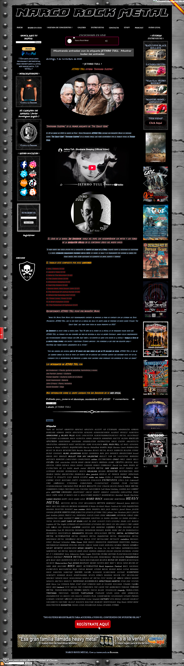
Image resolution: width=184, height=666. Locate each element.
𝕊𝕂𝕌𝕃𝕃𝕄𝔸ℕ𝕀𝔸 (75, 578)
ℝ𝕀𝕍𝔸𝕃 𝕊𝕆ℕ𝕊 (122, 563)
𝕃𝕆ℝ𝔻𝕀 (135, 524)
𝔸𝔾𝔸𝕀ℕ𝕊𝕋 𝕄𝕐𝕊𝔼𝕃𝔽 (119, 432)
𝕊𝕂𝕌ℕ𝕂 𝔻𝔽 (111, 578)
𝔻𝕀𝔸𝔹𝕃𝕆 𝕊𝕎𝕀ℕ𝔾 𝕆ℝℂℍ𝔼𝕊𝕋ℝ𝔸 (59, 474)
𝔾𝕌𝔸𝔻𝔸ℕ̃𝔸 (114, 492)
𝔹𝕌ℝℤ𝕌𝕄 (60, 459)
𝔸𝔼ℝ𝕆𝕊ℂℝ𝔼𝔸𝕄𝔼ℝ (101, 432)
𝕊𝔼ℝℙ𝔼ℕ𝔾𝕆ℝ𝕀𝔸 (80, 575)
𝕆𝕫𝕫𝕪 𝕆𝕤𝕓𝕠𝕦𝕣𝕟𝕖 (72, 554)
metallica (124, 539)
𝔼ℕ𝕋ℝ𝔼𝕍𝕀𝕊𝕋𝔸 (109, 480)
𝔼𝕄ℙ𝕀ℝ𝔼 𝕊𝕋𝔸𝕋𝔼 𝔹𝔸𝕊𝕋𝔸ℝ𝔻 (58, 480)
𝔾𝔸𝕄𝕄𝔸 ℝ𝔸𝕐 (125, 489)
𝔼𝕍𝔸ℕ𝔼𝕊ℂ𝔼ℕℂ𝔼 (101, 483)
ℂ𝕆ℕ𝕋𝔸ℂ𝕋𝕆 (114, 28)
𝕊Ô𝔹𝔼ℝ (120, 578)
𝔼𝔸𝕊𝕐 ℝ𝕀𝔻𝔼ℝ (73, 477)
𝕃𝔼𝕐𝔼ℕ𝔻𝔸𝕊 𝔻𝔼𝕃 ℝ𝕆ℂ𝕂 (101, 524)
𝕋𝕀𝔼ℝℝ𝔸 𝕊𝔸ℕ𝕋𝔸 (81, 590)
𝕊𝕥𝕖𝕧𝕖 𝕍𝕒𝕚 (55, 584)
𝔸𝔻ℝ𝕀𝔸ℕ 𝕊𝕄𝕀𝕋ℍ (63, 432)
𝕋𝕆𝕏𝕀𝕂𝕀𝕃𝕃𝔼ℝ (110, 590)
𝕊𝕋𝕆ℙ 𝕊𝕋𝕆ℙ (81, 584)
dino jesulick (92, 474)
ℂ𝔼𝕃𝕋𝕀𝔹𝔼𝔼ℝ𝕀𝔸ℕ (104, 459)
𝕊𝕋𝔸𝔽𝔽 (127, 27)
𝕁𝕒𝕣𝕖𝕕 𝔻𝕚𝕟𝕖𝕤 (125, 509)
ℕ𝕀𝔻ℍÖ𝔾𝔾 (134, 545)
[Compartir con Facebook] (53, 403)
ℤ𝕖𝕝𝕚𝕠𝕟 (99, 605)
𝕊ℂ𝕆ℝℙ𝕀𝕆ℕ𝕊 (132, 572)
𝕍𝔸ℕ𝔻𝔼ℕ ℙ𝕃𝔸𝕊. (89, 596)
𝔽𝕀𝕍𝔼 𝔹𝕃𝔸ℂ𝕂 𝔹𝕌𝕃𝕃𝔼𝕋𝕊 (84, 486)
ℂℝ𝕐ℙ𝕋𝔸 (119, 462)
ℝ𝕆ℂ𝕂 (71, 566)
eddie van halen (96, 477)
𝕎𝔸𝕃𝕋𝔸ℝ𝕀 (89, 602)
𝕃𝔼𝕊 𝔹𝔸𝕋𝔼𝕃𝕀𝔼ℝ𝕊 (83, 524)
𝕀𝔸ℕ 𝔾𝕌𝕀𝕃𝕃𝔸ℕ (63, 506)
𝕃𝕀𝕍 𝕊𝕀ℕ (115, 524)
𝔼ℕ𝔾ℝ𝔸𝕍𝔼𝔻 (84, 480)
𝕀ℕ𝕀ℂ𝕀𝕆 (20, 27)
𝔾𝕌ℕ (54, 495)
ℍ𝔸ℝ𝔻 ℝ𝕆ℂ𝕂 (94, 498)
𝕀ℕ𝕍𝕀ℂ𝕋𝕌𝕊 (59, 509)
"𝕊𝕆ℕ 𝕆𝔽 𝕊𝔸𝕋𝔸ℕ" (54, 429)
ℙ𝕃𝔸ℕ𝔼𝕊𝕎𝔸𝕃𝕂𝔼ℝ (124, 554)
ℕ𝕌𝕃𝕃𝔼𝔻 (72, 551)
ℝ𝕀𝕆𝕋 (107, 563)
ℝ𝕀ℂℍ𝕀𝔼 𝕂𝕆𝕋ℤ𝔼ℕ (97, 563)
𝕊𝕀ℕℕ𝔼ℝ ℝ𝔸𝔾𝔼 (61, 578)
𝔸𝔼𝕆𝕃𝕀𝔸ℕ (88, 432)
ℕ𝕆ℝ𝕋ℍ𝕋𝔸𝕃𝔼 (51, 551)
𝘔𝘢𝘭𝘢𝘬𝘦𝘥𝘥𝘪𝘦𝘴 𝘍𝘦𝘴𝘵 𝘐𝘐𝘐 (55, 530)
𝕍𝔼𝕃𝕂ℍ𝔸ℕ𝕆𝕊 (117, 596)
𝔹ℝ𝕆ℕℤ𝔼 (63, 456)
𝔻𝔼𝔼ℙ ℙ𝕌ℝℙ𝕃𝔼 (126, 468)
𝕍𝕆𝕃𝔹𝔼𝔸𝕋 (134, 599)
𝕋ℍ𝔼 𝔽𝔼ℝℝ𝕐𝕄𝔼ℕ (85, 587)
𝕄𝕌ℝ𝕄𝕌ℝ (63, 545)
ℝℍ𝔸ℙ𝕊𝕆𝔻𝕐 (84, 563)
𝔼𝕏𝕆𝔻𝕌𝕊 (115, 483)
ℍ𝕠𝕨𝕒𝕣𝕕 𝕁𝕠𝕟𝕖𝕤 (123, 503)
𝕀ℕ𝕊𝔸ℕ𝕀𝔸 (50, 509)
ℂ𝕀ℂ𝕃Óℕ (50, 462)
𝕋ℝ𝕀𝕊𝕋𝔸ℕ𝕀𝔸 (63, 593)
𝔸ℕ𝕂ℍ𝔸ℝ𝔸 (76, 441)
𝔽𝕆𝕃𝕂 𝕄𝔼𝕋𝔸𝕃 (131, 486)
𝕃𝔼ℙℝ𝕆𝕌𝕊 (71, 524)
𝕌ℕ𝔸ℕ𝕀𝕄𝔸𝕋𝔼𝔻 (52, 596)
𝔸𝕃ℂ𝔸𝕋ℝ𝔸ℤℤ (132, 435)
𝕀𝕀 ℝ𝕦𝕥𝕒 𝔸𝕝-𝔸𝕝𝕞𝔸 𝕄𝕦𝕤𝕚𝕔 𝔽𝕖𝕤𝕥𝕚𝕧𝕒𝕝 (103, 506)
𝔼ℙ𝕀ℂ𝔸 (121, 480)
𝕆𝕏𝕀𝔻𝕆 (135, 551)
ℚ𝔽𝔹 (48, 560)
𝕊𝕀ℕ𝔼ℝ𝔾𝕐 (50, 578)
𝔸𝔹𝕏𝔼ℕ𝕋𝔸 (88, 429)
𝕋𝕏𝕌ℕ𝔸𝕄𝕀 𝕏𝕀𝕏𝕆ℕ (103, 593)
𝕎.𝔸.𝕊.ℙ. (71, 602)
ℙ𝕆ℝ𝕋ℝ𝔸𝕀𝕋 (58, 557)
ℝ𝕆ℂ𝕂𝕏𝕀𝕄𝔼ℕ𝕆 (65, 569)
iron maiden (79, 509)
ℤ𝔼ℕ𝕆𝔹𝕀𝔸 (107, 605)
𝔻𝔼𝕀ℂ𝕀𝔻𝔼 (60, 471)
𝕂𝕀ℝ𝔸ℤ (130, 515)
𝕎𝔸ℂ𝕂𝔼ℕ (80, 602)
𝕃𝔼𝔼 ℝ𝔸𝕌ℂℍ (132, 521)
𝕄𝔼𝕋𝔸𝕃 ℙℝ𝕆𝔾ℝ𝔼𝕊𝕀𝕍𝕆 (120, 536)
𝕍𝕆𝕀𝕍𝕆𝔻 (125, 599)
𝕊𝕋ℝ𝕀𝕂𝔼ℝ (91, 584)
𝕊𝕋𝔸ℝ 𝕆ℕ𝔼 (125, 581)
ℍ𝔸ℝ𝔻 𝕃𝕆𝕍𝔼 (79, 499)
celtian (94, 459)
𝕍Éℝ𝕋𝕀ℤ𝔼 (68, 599)
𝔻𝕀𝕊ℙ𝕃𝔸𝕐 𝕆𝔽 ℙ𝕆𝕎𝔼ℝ (109, 474)
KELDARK (111, 515)
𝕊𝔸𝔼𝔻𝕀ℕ (78, 572)
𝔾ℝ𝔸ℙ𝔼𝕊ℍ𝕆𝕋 (78, 492)
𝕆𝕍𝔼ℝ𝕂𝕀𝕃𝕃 (126, 551)
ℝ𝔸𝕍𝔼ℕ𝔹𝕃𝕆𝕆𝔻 (92, 560)
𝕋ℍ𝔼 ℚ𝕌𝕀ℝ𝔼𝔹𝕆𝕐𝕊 (112, 587)
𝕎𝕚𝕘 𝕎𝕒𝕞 (121, 602)
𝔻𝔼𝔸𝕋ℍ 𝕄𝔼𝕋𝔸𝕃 (95, 468)
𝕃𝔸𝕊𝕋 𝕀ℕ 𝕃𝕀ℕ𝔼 (89, 521)
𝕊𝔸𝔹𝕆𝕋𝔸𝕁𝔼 (68, 572)
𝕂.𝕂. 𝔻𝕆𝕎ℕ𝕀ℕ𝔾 (79, 515)
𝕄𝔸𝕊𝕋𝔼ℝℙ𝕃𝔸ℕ (64, 533)
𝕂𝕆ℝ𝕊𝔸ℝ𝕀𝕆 (85, 518)
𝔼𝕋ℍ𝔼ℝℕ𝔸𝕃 (72, 483)
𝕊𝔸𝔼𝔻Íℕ (87, 572)
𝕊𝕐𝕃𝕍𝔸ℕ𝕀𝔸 (117, 584)
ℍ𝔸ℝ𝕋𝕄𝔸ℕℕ (119, 499)
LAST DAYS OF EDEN (71, 521)
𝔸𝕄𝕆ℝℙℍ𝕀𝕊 (107, 438)
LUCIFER (76, 527)
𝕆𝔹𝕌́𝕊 (79, 551)
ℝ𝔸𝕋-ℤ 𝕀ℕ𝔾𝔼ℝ (79, 560)
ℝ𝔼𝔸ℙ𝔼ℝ (103, 560)
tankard (60, 587)
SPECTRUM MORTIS (109, 581)
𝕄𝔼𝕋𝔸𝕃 (111, 533)
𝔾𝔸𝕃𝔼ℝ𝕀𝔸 (82, 27)
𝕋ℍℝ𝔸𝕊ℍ (125, 587)
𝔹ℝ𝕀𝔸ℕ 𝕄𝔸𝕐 (52, 456)
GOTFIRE (55, 492)
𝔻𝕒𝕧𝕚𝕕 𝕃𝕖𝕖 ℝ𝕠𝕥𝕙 (120, 465)
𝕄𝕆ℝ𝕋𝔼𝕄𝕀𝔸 (124, 542)
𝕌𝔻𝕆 (123, 593)
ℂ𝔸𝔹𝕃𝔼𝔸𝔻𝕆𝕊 (70, 459)
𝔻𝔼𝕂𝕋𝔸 (82, 471)
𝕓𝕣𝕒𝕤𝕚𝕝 (135, 453)
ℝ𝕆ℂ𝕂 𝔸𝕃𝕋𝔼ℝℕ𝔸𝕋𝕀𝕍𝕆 (87, 566)
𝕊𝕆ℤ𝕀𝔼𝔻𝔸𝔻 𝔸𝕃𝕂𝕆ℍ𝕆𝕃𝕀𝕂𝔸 (85, 581)
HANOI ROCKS (53, 499)
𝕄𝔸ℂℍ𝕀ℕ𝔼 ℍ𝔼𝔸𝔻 (130, 527)
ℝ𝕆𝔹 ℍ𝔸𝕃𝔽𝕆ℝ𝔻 (59, 566)
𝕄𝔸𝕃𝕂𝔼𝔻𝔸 (69, 530)
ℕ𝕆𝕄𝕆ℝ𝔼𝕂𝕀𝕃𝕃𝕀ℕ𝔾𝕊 (130, 548)
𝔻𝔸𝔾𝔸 (72, 465)
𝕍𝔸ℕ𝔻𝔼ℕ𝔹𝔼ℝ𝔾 (103, 596)
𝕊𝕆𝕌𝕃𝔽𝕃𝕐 (67, 581)
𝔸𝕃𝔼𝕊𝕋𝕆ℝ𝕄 (51, 438)
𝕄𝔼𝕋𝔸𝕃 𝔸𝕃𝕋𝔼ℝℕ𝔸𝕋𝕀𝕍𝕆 (58, 536)
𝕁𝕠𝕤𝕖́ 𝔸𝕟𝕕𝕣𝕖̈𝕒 (51, 515)
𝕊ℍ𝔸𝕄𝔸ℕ (108, 575)
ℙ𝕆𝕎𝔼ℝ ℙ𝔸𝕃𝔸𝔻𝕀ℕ (90, 557)
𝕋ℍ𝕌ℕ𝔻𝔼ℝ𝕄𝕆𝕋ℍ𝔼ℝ (63, 590)
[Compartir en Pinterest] (55, 403)
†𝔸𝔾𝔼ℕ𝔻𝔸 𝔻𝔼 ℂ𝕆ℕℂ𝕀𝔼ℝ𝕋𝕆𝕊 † (60, 27)
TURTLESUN (87, 593)
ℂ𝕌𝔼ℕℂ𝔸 (65, 465)
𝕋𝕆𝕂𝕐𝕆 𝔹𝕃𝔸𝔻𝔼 (97, 590)
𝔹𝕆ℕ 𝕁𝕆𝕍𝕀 (104, 453)
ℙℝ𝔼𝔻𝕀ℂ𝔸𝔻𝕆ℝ (118, 557)
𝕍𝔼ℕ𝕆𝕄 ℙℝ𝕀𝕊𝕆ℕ (130, 596)
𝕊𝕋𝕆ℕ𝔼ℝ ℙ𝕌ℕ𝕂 (68, 584)
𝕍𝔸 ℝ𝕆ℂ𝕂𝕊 (65, 596)
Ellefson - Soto (130, 477)
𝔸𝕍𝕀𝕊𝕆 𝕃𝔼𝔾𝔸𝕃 (154, 27)
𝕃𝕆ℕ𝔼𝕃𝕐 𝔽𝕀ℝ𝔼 (125, 524)
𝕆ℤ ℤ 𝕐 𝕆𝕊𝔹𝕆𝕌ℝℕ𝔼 (55, 554)
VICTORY (104, 599)
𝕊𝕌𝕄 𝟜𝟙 (100, 584)
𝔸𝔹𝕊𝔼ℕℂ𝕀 (79, 429)
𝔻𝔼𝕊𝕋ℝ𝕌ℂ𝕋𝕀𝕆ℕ (125, 471)
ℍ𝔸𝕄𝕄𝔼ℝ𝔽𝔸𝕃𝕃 (108, 495)
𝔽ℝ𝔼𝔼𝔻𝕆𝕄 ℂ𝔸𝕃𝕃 (72, 489)
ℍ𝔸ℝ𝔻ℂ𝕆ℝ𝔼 (109, 499)
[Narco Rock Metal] (88, 41)
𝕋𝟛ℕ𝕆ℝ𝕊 (126, 584)
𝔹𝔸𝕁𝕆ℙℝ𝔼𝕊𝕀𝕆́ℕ (76, 447)
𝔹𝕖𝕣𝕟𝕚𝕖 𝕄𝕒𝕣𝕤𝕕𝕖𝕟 (84, 450)
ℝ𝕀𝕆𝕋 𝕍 (113, 563)
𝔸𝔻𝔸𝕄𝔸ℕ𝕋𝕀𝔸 (124, 429)
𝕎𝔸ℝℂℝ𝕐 (98, 602)
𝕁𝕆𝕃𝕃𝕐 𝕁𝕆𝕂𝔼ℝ (132, 512)
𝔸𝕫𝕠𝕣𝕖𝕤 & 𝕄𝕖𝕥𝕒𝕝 (53, 447)
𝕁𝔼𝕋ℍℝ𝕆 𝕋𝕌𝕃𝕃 (63, 407)
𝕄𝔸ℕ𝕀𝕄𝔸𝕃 (79, 530)
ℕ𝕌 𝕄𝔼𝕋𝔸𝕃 (63, 551)
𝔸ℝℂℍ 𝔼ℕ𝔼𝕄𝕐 (118, 441)
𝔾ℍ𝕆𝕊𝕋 (134, 489)
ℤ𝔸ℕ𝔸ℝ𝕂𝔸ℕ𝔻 (90, 605)
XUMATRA (66, 605)
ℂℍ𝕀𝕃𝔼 (122, 459)
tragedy (120, 590)
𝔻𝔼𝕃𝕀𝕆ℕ (101, 471)
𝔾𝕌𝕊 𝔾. (76, 495)
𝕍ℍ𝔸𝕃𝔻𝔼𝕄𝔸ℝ (79, 599)
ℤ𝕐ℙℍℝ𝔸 (115, 605)
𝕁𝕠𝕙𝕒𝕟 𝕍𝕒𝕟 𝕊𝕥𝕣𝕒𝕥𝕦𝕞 (116, 512)
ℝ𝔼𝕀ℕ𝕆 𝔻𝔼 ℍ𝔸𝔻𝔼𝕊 (117, 560)
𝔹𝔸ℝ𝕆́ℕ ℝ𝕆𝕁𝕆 (106, 447)
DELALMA (92, 471)
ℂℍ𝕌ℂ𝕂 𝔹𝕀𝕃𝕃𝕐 (132, 459)
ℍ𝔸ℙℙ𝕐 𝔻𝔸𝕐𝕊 (67, 499)
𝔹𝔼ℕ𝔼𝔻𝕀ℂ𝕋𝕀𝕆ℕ (69, 450)
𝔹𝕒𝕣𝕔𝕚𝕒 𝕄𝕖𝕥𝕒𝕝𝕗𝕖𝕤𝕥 (91, 447)
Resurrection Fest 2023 (67, 563)
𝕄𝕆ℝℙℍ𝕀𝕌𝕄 (112, 542)
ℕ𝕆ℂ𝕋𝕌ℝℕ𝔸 (116, 548)
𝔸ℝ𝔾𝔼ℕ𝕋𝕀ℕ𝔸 (51, 444)
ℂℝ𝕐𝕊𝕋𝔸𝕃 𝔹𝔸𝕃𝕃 (131, 462)
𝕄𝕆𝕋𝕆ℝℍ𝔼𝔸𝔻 (52, 545)
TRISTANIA (51, 593)
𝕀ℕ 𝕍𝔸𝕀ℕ (122, 506)
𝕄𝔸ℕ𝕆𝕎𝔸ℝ (90, 530)
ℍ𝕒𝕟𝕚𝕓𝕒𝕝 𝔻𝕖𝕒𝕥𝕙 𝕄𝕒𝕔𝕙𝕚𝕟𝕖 (126, 495)
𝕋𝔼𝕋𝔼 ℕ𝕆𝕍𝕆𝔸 (71, 587)
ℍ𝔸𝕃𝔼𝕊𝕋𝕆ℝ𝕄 (86, 495)
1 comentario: (121, 399)
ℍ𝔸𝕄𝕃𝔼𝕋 (97, 495)
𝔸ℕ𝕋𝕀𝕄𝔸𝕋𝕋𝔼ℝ (103, 441)
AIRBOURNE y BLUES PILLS (60, 435)
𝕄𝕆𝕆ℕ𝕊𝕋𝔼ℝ (100, 542)
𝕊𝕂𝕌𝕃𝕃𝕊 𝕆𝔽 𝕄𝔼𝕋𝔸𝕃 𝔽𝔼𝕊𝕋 (93, 578)
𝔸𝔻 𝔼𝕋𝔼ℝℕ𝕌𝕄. (110, 429)
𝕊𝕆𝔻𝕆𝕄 (134, 578)
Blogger (114, 652)
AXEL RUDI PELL (111, 444)
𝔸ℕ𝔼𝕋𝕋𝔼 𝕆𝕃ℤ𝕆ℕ (120, 438)
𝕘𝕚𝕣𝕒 (48, 492)
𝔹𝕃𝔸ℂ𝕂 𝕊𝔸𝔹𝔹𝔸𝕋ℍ (115, 450)
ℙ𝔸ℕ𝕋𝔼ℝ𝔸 (96, 554)
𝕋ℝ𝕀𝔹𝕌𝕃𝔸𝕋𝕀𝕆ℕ (132, 590)
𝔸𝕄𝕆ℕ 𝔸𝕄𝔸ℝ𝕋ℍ (93, 438)
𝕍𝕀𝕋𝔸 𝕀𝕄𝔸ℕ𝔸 (115, 599)
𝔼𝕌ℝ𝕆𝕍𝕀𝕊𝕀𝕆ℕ (86, 483)
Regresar (49, 420)
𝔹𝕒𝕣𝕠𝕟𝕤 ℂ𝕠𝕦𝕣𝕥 (119, 447)
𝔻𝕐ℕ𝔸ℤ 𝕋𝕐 (51, 477)
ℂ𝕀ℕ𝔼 (57, 462)
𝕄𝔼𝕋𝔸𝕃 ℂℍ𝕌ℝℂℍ (79, 536)
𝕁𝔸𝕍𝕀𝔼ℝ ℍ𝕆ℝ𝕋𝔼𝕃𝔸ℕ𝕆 (64, 512)
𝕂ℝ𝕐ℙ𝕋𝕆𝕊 (95, 518)
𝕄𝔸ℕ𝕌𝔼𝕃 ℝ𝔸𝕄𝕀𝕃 (103, 530)
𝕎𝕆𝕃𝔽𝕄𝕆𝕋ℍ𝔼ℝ (53, 605)
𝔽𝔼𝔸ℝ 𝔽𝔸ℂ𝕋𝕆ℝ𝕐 (130, 483)
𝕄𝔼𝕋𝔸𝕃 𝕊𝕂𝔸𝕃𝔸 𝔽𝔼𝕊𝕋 (86, 539)
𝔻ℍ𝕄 (136, 471)
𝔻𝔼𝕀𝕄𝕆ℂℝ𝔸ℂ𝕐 (71, 471)
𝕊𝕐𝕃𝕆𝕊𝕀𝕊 (108, 584)
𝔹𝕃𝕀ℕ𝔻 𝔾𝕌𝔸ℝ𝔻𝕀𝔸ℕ (90, 453)
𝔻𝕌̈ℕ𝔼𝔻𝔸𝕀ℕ (133, 474)
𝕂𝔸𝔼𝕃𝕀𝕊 (90, 515)
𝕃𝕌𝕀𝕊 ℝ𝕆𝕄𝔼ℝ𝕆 (98, 527)
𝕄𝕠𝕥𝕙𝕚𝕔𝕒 (134, 542)
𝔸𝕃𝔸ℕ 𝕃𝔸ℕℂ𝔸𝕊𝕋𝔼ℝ (84, 435)
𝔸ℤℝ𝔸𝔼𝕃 (65, 447)
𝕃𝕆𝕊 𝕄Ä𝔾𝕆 (51, 527)
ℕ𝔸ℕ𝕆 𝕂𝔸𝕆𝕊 (98, 545)
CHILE (116, 459)
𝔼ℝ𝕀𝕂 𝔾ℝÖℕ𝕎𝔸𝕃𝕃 (55, 483)
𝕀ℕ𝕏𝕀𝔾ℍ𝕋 (69, 509)
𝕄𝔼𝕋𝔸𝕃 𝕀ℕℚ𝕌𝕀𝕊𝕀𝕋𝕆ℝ (98, 536)
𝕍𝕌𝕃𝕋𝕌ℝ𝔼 (62, 602)
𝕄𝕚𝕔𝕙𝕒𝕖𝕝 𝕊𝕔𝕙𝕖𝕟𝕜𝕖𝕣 (61, 542)
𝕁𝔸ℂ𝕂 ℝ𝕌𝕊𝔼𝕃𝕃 (112, 509)
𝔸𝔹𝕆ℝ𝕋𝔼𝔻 (68, 429)
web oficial (115, 393)
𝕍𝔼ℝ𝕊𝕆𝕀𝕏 (50, 599)
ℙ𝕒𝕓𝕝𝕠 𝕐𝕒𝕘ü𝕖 (85, 554)
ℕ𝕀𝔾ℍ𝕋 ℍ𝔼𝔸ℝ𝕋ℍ (54, 548)
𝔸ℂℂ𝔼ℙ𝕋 (98, 429)
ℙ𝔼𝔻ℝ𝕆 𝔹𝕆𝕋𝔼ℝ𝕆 (108, 554)
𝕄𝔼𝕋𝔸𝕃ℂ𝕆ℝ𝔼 (103, 539)
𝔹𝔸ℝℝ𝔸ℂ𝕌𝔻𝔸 (132, 447)
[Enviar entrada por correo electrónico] (133, 399)
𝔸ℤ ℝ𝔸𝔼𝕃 (124, 444)
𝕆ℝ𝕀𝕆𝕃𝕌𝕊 (101, 551)
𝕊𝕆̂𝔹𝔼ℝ (127, 578)
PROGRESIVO (131, 557)
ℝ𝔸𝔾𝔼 (53, 560)
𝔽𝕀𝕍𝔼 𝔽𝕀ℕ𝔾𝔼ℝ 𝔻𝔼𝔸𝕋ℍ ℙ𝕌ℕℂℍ (110, 486)
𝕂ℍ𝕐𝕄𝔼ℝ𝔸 (121, 515)
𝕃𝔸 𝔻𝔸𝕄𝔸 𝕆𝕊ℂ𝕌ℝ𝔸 (109, 518)
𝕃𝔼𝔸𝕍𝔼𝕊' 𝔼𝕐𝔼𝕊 (103, 521)
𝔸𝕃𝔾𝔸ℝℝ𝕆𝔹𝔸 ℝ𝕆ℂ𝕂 (66, 438)
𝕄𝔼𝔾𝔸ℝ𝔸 (89, 533)
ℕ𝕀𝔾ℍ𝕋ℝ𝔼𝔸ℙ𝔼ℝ (69, 548)
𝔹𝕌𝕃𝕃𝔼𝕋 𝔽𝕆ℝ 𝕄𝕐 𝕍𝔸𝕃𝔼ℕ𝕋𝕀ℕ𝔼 (113, 456)
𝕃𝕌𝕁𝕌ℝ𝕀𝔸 (110, 527)
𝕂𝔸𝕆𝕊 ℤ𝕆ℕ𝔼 (99, 515)
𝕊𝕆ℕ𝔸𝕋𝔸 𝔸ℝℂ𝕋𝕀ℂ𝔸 (54, 581)
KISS (77, 518)
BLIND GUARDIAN (72, 453)
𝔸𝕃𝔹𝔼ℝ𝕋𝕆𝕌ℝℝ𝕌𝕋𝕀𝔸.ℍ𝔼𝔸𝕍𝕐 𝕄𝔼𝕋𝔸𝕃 (110, 435)
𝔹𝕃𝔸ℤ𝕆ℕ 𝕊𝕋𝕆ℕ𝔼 (131, 450)
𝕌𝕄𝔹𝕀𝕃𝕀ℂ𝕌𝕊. (133, 593)
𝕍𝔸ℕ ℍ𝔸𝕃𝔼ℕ (76, 596)
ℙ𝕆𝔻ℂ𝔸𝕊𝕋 (139, 28)
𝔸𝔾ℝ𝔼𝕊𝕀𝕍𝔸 (133, 432)
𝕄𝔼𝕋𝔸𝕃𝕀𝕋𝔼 (114, 539)
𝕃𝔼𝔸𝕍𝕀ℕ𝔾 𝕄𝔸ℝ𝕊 (118, 521)
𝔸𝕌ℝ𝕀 (88, 444)
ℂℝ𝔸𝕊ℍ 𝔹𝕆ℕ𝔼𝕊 (91, 462)
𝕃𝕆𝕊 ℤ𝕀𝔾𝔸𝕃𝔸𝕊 (64, 527)
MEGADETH (78, 533)
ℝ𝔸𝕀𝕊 (58, 560)
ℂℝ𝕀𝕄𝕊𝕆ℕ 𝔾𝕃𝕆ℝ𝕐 (106, 462)
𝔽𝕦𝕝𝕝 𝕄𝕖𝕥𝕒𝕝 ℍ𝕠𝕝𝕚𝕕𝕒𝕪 (109, 489)
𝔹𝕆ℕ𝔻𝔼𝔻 (114, 453)
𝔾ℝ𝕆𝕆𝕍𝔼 (105, 492)
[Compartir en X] (51, 403)
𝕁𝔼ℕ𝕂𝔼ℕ (89, 512)
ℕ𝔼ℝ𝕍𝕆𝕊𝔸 (109, 545)
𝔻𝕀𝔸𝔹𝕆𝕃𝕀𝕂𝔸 (80, 474)
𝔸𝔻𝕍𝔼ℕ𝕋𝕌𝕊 (77, 432)
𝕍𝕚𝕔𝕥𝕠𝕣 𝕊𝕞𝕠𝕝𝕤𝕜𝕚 (93, 599)
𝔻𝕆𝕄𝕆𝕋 (123, 474)
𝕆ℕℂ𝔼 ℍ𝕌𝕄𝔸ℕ (89, 551)
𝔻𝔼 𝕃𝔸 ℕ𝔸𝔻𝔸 (65, 468)
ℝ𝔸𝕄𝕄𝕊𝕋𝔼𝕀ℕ (67, 560)
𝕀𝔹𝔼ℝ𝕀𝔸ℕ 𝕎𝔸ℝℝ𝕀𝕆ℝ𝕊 (78, 506)
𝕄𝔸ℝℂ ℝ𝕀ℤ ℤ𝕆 (118, 530)
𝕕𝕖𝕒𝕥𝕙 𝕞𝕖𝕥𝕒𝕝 (80, 468)
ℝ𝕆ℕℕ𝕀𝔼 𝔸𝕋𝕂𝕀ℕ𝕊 (93, 569)
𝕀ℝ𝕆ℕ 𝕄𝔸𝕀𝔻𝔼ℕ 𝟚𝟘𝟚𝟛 (95, 509)
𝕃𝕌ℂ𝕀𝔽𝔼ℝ (85, 527)
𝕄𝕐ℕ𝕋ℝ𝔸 (73, 545)
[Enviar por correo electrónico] (47, 403)
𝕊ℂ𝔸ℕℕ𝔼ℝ (97, 572)
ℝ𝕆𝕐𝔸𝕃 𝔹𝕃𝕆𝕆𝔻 (109, 569)
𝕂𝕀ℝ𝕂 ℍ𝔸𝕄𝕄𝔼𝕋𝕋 (66, 518)
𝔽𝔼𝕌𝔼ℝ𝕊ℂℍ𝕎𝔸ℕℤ (54, 486)
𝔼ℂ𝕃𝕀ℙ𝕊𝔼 (84, 477)
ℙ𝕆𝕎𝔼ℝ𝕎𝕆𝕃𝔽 (105, 557)
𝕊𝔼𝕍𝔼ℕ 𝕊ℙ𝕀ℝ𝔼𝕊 (95, 575)
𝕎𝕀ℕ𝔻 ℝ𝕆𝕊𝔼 (132, 602)
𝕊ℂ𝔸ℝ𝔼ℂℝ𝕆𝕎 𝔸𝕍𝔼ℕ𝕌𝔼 (114, 572)
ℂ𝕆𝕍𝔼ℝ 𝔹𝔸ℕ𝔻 (77, 462)
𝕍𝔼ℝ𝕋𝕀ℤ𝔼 (59, 599)
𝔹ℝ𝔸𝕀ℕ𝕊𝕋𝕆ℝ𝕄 (125, 453)
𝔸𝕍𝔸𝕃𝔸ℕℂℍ (97, 444)
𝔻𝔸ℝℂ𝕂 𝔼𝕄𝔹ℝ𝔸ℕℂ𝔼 (102, 465)
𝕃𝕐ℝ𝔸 (118, 527)
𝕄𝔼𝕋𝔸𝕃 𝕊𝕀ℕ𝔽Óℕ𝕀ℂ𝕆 (66, 539)
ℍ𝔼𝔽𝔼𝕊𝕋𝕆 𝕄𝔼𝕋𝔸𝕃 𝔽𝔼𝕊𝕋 (72, 503)
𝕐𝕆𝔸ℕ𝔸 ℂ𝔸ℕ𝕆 (78, 605)
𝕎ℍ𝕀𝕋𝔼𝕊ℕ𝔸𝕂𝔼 (109, 602)
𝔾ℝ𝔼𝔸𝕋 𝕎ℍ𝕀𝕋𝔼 (93, 492)
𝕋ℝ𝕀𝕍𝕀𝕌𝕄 (74, 593)
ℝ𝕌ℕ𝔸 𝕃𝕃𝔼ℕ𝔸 (123, 569)
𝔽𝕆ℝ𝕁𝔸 (61, 489)
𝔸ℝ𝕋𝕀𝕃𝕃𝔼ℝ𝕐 (80, 444)
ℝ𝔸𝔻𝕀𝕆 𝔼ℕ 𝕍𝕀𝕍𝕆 (35, 28)
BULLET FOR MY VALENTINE (83, 456)
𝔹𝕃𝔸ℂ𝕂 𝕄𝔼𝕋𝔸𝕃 (99, 450)
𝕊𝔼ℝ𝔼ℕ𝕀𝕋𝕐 (50, 575)
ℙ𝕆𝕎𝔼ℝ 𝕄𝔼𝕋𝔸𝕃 (72, 557)
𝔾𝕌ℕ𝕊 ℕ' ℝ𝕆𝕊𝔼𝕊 (65, 495)
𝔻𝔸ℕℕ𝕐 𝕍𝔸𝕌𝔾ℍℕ (84, 465)
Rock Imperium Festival (110, 566)
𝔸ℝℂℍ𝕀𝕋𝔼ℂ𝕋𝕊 (132, 441)
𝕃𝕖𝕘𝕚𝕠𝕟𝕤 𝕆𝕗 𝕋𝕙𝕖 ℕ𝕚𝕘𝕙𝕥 (56, 524)
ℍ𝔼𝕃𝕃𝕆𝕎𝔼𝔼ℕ (90, 503)
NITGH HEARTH (85, 548)
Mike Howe (76, 542)
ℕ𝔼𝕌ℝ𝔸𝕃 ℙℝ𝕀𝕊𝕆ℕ (121, 545)
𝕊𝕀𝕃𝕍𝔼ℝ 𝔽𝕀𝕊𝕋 (119, 575)
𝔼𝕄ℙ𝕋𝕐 (75, 480)
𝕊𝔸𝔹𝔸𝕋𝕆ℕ (57, 572)
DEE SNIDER (111, 468)
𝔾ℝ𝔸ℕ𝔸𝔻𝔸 (66, 492)
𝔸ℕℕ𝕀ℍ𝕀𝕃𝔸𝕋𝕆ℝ (89, 441)
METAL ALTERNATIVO (127, 533)
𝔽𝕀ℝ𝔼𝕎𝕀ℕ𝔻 (68, 486)
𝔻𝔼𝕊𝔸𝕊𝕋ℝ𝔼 (112, 471)
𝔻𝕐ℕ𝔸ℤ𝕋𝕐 (61, 477)
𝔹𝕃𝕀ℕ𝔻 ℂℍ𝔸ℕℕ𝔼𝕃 (54, 453)
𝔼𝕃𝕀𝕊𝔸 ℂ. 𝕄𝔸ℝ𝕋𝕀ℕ (113, 477)
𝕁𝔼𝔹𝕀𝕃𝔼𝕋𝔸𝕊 (80, 512)
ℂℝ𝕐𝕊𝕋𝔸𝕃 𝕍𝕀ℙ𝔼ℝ (53, 465)
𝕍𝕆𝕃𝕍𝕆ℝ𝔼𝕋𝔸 (52, 602)
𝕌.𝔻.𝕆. (116, 593)
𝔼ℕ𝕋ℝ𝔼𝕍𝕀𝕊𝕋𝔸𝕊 (97, 27)
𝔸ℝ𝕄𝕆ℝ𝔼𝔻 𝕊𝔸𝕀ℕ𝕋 (66, 444)
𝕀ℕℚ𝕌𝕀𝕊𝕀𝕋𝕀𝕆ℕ (132, 506)
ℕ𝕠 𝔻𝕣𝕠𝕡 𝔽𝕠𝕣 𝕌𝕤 (102, 548)
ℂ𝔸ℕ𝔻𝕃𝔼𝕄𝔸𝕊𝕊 (84, 459)
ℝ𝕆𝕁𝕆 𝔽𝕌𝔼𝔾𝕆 (79, 569)
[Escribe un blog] (49, 403)
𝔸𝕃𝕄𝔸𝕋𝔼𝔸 (80, 438)
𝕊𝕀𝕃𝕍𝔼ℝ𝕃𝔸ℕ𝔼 (132, 575)
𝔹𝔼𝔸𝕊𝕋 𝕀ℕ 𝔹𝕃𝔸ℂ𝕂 (54, 450)
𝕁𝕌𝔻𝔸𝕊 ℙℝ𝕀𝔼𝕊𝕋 (65, 515)
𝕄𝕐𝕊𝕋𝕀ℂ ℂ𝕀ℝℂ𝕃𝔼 (85, 545)
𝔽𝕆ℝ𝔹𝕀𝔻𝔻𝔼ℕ (51, 489)
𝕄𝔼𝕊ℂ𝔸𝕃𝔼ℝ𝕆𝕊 (100, 533)
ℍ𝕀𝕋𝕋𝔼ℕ (101, 503)
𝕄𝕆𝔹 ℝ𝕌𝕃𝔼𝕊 (88, 542)
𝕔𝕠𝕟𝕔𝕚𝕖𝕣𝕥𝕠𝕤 (65, 462)
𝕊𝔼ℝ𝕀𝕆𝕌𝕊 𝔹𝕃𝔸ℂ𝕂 (64, 575)
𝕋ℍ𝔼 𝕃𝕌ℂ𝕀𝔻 (99, 587)
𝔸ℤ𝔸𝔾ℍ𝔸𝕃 (133, 444)
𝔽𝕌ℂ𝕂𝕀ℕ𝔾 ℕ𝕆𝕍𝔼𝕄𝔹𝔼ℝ (90, 489)
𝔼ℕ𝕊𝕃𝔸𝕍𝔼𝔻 (96, 480)
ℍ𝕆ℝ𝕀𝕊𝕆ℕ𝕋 (110, 503)
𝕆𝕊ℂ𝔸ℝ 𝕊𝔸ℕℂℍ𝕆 (113, 551)
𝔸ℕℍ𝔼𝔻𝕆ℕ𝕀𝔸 (64, 441)
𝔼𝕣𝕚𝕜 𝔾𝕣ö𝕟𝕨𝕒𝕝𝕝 (131, 480)
